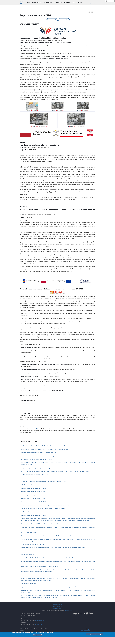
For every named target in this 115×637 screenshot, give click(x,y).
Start (21, 8)
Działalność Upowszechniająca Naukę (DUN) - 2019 (33, 488)
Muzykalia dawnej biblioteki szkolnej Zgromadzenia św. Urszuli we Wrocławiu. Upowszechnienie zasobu (45, 445)
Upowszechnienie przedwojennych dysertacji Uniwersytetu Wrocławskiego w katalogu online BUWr (44, 449)
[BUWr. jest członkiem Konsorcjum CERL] (80, 613)
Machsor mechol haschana (27, 554)
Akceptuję (88, 634)
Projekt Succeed (25, 511)
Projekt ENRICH (25, 551)
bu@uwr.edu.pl (38, 624)
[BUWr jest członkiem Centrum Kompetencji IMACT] (75, 613)
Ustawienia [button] (110, 1)
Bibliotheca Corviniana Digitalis (28, 583)
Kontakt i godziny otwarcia (33, 2)
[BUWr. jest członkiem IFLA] (84, 613)
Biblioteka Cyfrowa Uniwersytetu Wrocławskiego (32, 484)
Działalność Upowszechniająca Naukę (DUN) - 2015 (33, 501)
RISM (37, 428)
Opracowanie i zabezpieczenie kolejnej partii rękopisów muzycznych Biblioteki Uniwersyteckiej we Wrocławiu (47, 535)
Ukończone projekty (64, 19)
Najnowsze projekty (52, 19)
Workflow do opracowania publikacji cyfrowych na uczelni (34, 474)
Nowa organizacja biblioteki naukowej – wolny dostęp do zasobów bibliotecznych (40, 566)
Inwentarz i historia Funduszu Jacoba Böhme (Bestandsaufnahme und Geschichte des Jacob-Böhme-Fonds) (47, 557)
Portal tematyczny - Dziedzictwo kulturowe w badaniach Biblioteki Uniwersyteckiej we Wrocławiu (44, 481)
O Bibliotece (28, 8)
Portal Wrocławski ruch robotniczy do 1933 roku (32, 544)
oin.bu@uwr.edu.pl (39, 620)
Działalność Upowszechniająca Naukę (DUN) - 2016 (33, 498)
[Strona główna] (21, 2)
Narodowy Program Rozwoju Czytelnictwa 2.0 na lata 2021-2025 (36, 459)
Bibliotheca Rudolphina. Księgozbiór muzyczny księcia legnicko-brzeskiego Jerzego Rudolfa (43, 508)
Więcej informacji (37, 634)
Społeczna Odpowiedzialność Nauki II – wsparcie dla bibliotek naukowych (38, 452)
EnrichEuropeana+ (25, 478)
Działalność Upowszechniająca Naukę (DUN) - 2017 (33, 495)
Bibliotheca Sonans (25, 575)
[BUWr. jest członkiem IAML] (87, 613)
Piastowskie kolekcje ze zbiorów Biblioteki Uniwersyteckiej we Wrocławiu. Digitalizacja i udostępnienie (45, 505)
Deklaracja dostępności (57, 608)
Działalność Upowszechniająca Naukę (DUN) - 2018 (33, 491)
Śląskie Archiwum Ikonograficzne (29, 532)
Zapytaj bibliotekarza (57, 604)
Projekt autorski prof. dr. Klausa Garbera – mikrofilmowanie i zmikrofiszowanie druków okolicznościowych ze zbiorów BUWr (50, 587)
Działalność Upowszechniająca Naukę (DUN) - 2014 (33, 515)
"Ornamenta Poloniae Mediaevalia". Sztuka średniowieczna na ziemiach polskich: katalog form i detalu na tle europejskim (50, 523)
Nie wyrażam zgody (98, 634)
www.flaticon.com (68, 610)
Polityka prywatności (57, 606)
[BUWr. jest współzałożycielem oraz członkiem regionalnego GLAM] (91, 613)
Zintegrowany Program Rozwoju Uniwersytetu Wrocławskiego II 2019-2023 (39, 468)
